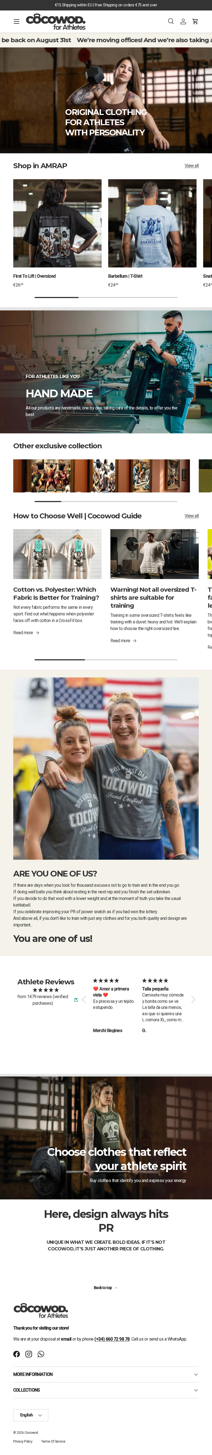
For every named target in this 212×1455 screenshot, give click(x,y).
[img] (45, 990)
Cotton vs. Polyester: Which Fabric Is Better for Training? (56, 593)
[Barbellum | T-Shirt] (152, 223)
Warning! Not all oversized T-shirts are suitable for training (153, 597)
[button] (195, 21)
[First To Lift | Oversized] (57, 223)
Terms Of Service (53, 1441)
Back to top (103, 1287)
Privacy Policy (22, 1441)
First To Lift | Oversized (34, 276)
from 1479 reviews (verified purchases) (42, 1000)
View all (192, 165)
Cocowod (31, 1433)
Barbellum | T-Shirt (125, 276)
